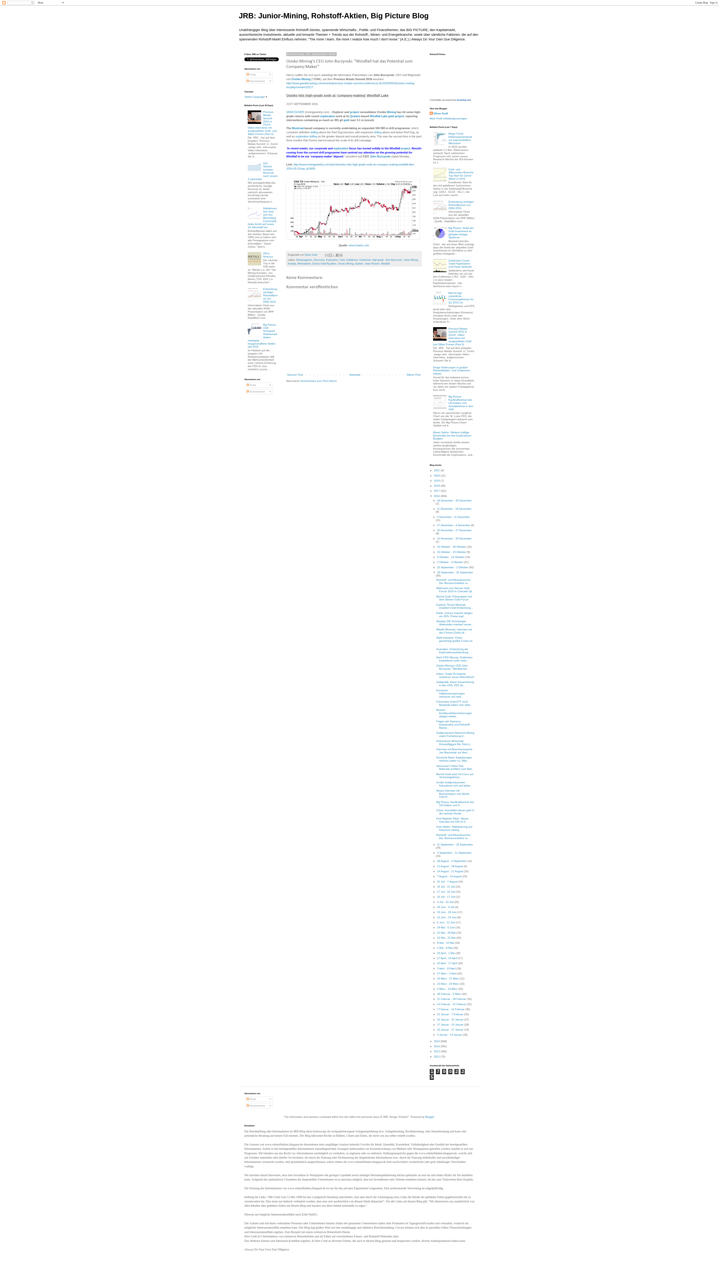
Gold (342, 260)
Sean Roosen (372, 263)
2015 (437, 1041)
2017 (437, 490)
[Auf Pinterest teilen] (341, 255)
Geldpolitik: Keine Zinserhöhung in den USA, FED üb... (455, 684)
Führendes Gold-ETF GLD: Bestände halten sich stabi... (454, 703)
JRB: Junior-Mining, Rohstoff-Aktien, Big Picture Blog (334, 16)
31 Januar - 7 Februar (450, 1014)
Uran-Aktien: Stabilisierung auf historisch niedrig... (454, 828)
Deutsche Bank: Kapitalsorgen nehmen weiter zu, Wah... (454, 759)
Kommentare (257, 81)
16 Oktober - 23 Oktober (452, 551)
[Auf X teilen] (334, 255)
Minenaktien (304, 263)
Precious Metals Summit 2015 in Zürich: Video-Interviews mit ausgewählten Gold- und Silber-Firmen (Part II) (452, 336)
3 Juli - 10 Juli (445, 901)
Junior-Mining (411, 260)
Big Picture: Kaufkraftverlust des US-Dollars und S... (455, 804)
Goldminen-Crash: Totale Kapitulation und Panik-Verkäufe (460, 263)
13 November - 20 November (454, 538)
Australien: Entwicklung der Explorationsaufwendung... (453, 651)
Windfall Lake (378, 116)
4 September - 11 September (454, 852)
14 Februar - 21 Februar (452, 1004)
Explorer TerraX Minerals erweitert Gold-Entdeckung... (454, 606)
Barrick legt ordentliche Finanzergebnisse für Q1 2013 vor (461, 297)
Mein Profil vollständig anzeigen (448, 118)
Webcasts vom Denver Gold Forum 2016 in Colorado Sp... (455, 590)
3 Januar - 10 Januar (450, 1034)
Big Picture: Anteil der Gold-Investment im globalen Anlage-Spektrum (461, 232)
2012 (437, 1056)
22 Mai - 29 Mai (446, 932)
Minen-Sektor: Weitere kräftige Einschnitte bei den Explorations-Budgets (452, 435)
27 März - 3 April (447, 973)
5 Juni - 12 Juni (446, 922)
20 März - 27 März (448, 978)
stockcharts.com (359, 245)
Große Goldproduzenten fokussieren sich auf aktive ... (454, 784)
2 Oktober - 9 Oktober (450, 562)
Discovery (319, 260)
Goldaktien (352, 260)
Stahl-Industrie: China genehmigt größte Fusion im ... (454, 641)
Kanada (292, 263)
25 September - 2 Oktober (453, 567)
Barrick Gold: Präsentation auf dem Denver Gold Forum (454, 598)
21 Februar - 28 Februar (452, 998)
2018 (437, 485)
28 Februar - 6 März (449, 993)
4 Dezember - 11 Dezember (453, 516)
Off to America (268, 255)
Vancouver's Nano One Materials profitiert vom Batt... (455, 767)
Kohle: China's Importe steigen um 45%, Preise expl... (454, 614)
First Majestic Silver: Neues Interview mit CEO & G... (452, 820)
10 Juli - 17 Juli (446, 896)
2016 (437, 496)
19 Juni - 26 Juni (447, 912)
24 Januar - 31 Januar (450, 1019)
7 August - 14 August (449, 876)
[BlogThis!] (330, 255)
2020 (437, 475)
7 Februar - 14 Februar (451, 1009)
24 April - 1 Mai (446, 953)
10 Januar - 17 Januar (450, 1029)
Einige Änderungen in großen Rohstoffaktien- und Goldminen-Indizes (452, 370)
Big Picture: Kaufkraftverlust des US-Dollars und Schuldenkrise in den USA (460, 403)
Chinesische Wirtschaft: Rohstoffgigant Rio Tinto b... (454, 743)
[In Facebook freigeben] (337, 255)
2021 (437, 470)
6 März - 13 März (447, 988)
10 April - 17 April (447, 963)
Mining (391, 112)
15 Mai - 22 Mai (446, 937)
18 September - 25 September (455, 572)
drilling (314, 132)
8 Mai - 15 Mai (446, 942)
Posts (252, 74)
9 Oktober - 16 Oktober (451, 557)
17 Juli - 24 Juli (446, 891)
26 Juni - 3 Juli (446, 907)
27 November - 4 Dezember (454, 525)
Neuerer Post (295, 374)
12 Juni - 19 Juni (447, 917)
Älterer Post (414, 374)
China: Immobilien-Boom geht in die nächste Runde (455, 812)
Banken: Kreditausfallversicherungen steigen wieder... (454, 713)
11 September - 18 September (455, 844)
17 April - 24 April (447, 958)
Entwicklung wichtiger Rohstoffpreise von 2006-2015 (270, 295)
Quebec (355, 116)
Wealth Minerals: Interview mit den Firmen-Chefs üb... (454, 631)
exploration (327, 116)
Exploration (332, 260)
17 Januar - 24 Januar (450, 1024)
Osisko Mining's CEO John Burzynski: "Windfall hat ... (453, 667)
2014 (437, 1046)
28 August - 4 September (452, 860)
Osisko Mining (301, 79)
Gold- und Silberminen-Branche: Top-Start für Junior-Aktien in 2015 (461, 174)
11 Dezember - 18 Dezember (454, 508)
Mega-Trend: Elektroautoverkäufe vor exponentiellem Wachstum (460, 138)
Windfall (385, 263)
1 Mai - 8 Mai (445, 947)
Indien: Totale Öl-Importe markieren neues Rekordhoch (455, 675)
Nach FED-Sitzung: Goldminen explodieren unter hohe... (454, 659)
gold (391, 116)
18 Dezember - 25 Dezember (454, 500)
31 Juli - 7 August (447, 881)
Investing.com (464, 100)
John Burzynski (380, 156)
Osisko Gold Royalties (324, 263)
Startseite (354, 374)
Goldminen (365, 260)
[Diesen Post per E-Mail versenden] (327, 255)
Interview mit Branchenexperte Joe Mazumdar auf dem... (454, 751)
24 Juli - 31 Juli (446, 886)
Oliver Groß (440, 113)
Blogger (429, 1116)
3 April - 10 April (446, 968)
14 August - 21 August (450, 871)
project (354, 112)
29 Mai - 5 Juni (446, 927)
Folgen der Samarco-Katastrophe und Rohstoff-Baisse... (453, 724)
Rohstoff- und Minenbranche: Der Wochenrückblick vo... (453, 581)
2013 (437, 1051)
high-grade (378, 260)
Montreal (298, 128)
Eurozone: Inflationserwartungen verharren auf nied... (450, 693)
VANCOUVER (295, 112)
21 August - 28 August (450, 866)
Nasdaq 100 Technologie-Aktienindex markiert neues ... (455, 623)
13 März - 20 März (448, 983)
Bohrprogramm (304, 260)
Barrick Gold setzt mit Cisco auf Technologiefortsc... (454, 776)
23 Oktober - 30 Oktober (452, 546)
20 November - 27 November (454, 530)
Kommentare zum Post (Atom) (319, 380)
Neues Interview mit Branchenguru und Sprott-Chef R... (453, 793)
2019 (437, 480)
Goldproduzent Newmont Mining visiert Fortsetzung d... (455, 734)
